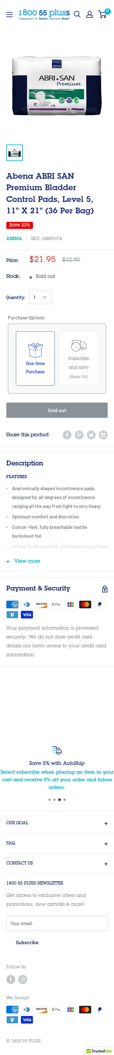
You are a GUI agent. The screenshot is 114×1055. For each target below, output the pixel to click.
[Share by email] (103, 435)
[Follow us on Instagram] (22, 979)
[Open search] (77, 14)
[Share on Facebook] (67, 435)
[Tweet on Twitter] (91, 435)
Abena (14, 239)
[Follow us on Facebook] (10, 979)
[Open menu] (9, 14)
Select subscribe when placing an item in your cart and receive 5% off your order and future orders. (57, 780)
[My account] (89, 14)
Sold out (57, 410)
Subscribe (27, 942)
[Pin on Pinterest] (79, 435)
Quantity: (16, 297)
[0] (102, 14)
